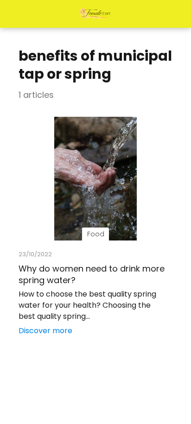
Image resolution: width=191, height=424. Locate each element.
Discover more (45, 330)
